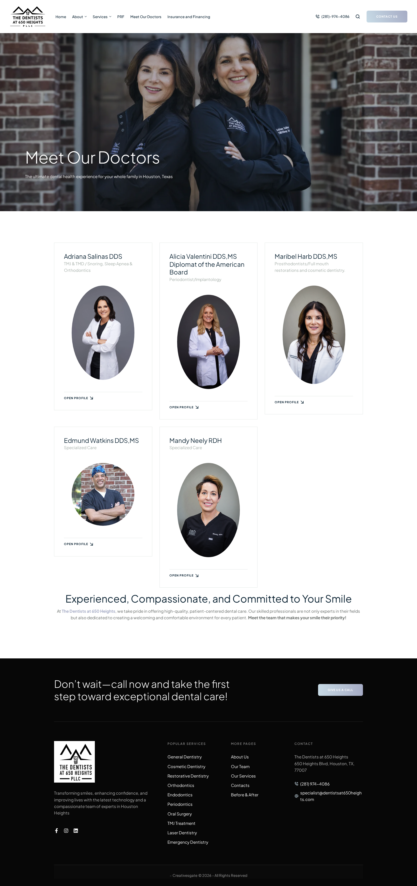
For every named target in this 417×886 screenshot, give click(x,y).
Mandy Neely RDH (195, 440)
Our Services (243, 775)
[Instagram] (66, 830)
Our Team (240, 766)
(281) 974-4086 (315, 783)
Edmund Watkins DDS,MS (101, 440)
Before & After (244, 794)
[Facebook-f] (56, 830)
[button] (332, 16)
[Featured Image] (103, 333)
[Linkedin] (75, 830)
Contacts (240, 785)
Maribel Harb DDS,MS (306, 256)
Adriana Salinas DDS (93, 256)
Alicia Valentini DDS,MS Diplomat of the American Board (206, 264)
